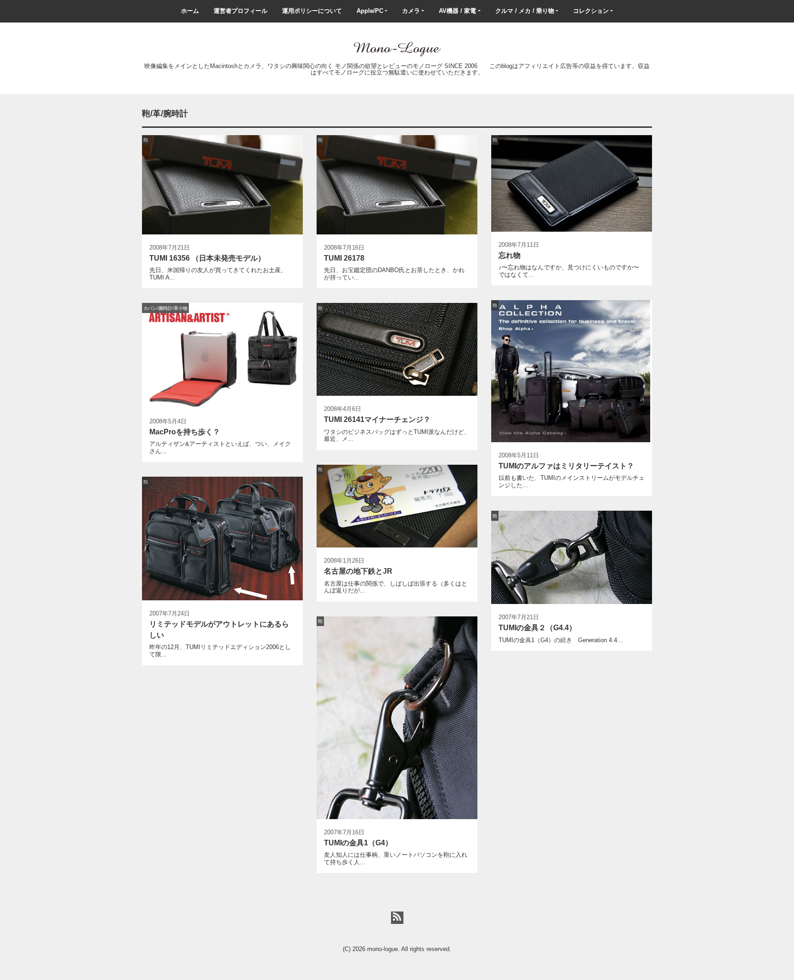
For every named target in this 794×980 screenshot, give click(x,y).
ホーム (190, 10)
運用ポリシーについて (312, 10)
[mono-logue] (397, 48)
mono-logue (382, 949)
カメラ (411, 10)
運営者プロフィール (240, 10)
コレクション (591, 10)
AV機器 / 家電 (457, 10)
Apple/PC (370, 10)
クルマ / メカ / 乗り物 (524, 10)
